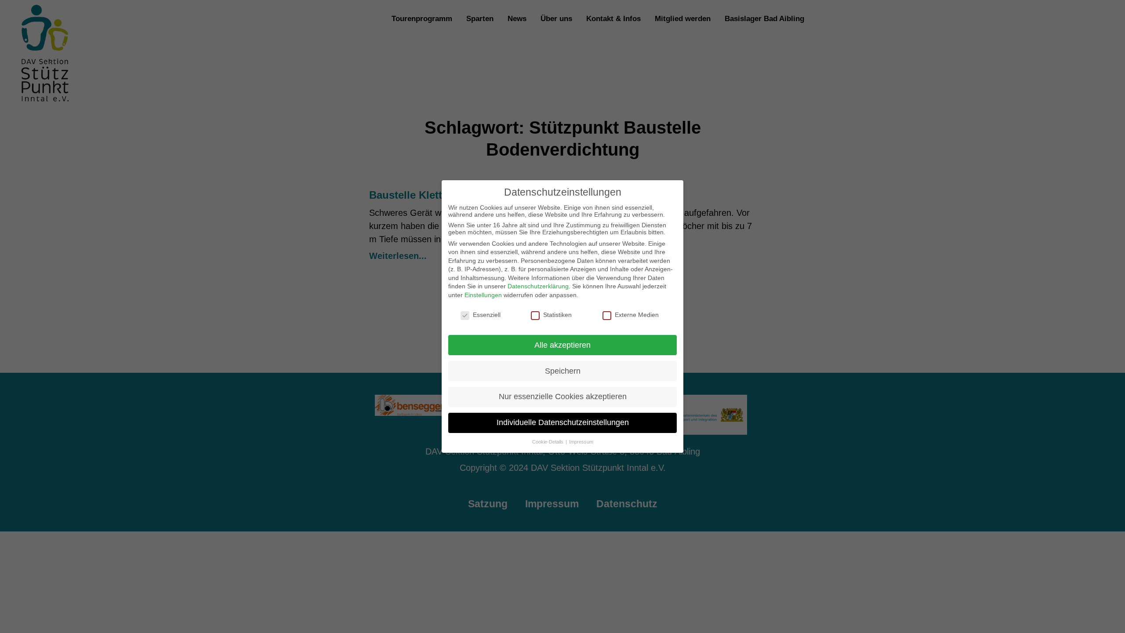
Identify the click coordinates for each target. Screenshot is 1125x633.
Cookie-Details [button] (548, 441)
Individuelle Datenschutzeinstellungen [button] (563, 422)
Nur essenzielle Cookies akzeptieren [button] (563, 396)
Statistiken (557, 314)
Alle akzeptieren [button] (562, 345)
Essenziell (487, 314)
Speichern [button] (563, 371)
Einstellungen (483, 294)
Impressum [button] (581, 441)
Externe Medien (637, 314)
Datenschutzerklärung (538, 286)
